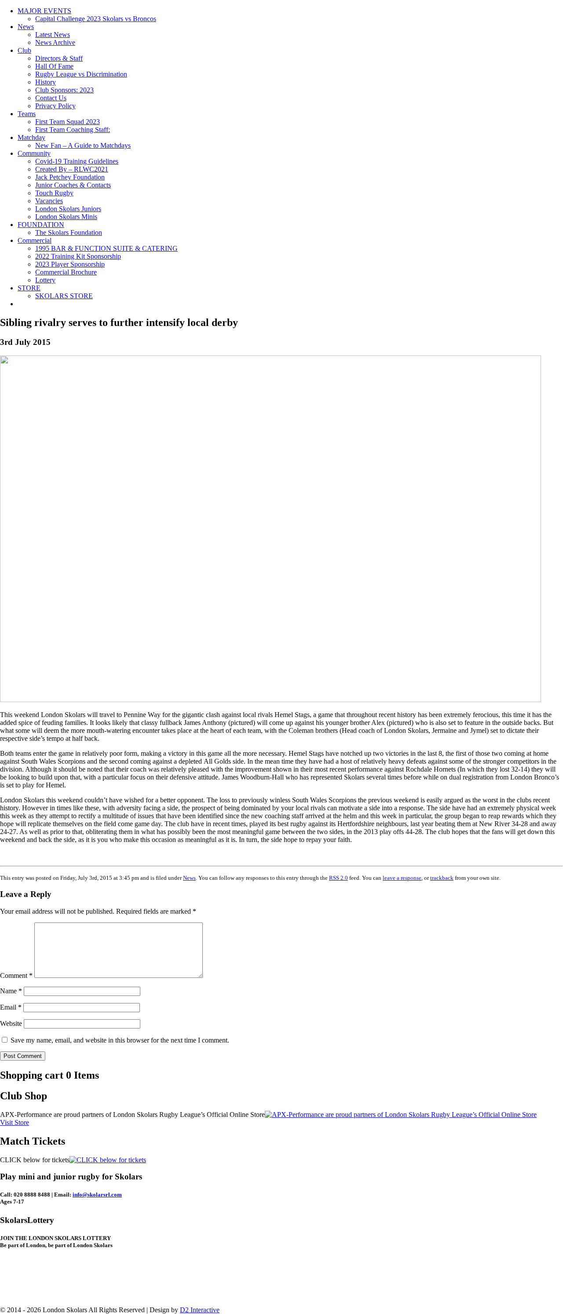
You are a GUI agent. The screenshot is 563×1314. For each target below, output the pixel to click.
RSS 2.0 (338, 878)
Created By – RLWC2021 (71, 169)
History (45, 82)
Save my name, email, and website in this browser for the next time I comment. (120, 1040)
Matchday (31, 137)
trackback (441, 878)
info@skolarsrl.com (97, 1194)
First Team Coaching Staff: (72, 129)
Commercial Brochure (66, 272)
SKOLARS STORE (64, 296)
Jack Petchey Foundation (70, 177)
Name (11, 991)
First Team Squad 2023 (67, 121)
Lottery (45, 280)
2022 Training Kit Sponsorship (78, 256)
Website (11, 1023)
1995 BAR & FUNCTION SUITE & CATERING (106, 248)
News (26, 26)
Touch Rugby (54, 193)
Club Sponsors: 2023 (64, 90)
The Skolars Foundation (68, 232)
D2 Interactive (199, 1310)
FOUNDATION (41, 224)
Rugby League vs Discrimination (81, 74)
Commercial (34, 240)
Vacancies (49, 201)
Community (34, 153)
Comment (16, 975)
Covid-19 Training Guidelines (76, 161)
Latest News (52, 34)
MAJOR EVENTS (44, 11)
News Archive (55, 42)
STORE (29, 288)
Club (24, 50)
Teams (27, 113)
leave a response (402, 878)
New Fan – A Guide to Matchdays (83, 145)
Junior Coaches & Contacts (73, 185)
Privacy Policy (55, 106)
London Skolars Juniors (68, 208)
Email (11, 1007)
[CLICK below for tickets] (107, 1160)
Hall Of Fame (54, 66)
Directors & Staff (59, 58)
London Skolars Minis (66, 216)
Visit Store (14, 1122)
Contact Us (50, 98)
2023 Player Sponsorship (70, 264)
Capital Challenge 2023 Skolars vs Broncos (95, 18)
